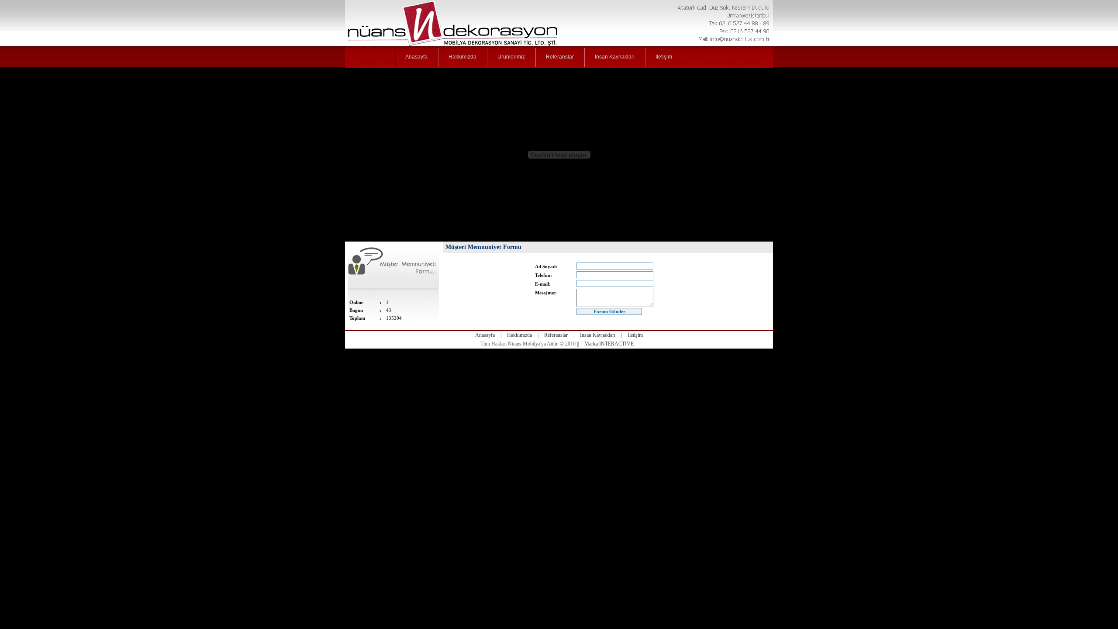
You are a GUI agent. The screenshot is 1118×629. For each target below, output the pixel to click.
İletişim (635, 335)
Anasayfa (485, 335)
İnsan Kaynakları (597, 335)
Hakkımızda (519, 335)
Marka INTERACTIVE (609, 344)
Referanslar (556, 335)
